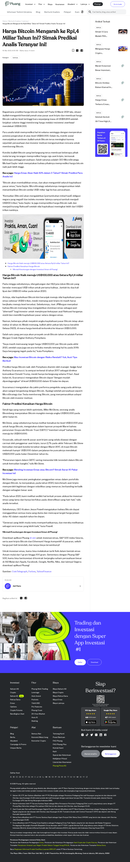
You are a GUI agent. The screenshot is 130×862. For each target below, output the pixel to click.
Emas (41, 842)
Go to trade (118, 4)
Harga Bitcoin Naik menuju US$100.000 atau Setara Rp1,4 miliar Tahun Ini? (38, 263)
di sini (33, 537)
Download (94, 662)
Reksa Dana (101, 845)
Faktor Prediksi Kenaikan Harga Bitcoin (24, 266)
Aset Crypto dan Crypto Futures (85, 842)
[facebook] (81, 50)
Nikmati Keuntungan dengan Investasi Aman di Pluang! (35, 269)
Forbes (32, 571)
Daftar (80, 662)
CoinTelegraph (19, 571)
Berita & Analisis (15, 21)
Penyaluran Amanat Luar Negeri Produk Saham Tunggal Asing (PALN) (43, 845)
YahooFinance (44, 571)
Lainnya (25, 21)
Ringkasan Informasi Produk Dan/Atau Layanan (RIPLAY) (35, 849)
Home (5, 21)
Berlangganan (110, 753)
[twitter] (77, 51)
